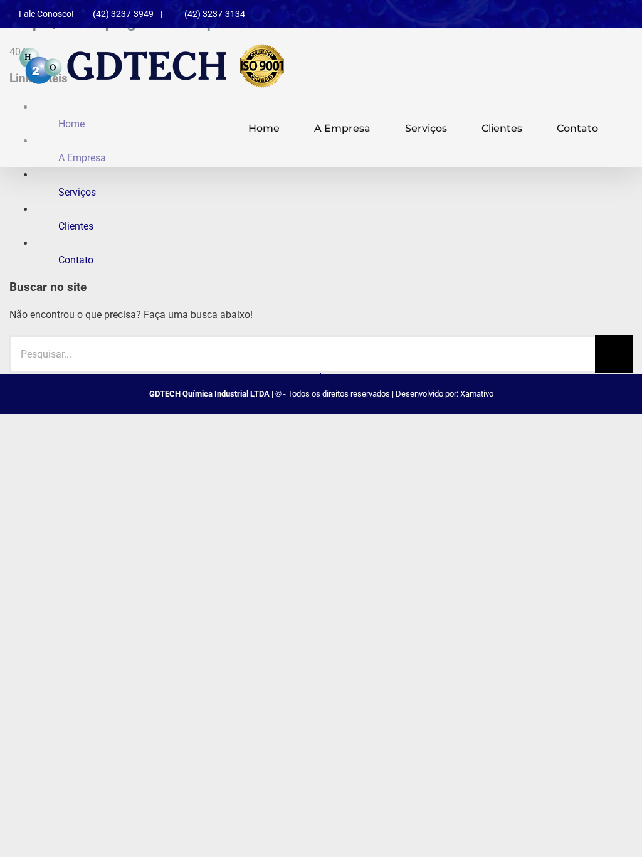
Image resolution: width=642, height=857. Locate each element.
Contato (75, 260)
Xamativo (476, 393)
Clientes (75, 226)
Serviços (77, 192)
